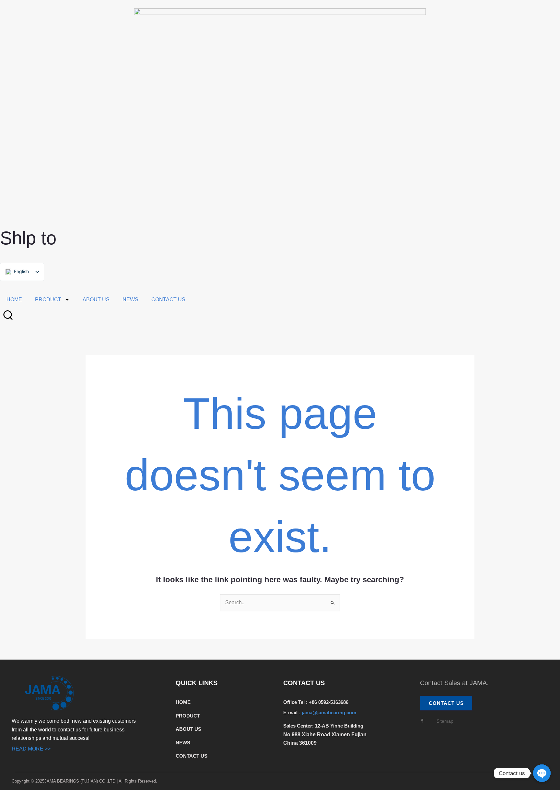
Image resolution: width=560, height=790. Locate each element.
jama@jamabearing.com (329, 712)
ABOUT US (96, 299)
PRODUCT (48, 299)
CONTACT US (168, 299)
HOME (14, 299)
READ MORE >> (31, 748)
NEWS (130, 299)
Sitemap (445, 721)
